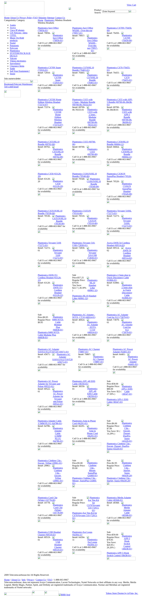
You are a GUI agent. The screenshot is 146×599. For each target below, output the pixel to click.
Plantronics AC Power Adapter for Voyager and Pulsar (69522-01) (49, 384)
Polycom (14, 48)
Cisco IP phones (17, 30)
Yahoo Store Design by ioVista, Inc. (122, 593)
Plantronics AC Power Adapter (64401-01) (123, 350)
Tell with (11, 87)
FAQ (35, 17)
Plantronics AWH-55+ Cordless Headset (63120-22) (49, 277)
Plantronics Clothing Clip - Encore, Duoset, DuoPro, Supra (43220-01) (119, 446)
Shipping (42, 17)
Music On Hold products (17, 39)
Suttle (12, 68)
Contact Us (60, 17)
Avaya (13, 27)
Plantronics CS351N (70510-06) (81, 212)
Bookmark (18, 84)
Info (24, 580)
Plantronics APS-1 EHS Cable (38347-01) (117, 400)
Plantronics (15, 50)
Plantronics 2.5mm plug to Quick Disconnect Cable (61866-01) (118, 277)
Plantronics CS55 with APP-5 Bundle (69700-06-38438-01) (119, 102)
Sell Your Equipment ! (20, 71)
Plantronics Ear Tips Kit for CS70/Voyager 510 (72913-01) (84, 515)
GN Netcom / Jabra (18, 33)
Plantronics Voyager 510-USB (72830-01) (83, 244)
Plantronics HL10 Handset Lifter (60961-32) (84, 297)
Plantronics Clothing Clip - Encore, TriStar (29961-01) (50, 461)
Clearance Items (17, 66)
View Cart (131, 5)
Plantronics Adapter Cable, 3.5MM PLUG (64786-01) (50, 422)
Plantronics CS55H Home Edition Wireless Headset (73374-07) (49, 102)
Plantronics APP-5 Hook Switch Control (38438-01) (119, 554)
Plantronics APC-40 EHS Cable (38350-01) (83, 382)
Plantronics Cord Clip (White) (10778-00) (47, 498)
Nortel (13, 43)
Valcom (13, 58)
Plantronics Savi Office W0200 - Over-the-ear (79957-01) (82, 30)
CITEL (13, 35)
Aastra (13, 25)
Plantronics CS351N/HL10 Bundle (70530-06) (50, 212)
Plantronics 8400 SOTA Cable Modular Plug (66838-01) (48, 335)
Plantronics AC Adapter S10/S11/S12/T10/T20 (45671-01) (53, 350)
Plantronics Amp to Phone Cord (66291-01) (84, 422)
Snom (12, 73)
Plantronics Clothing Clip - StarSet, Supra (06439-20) (119, 479)
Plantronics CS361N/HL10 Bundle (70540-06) (84, 175)
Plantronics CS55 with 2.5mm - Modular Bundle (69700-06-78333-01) (83, 102)
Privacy (30, 580)
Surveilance (15, 63)
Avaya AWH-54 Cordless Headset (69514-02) (118, 244)
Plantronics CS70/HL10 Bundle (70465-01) (83, 68)
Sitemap (50, 17)
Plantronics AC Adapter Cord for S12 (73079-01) (118, 315)
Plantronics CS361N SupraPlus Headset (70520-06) (119, 176)
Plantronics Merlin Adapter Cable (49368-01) (119, 498)
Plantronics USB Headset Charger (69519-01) (49, 533)
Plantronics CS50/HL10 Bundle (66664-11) (117, 143)
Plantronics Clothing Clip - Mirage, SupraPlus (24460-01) (84, 480)
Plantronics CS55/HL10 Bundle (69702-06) (48, 143)
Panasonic (14, 45)
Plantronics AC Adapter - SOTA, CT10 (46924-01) (83, 315)
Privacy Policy (26, 17)
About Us (14, 17)
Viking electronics (18, 61)
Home (7, 17)
